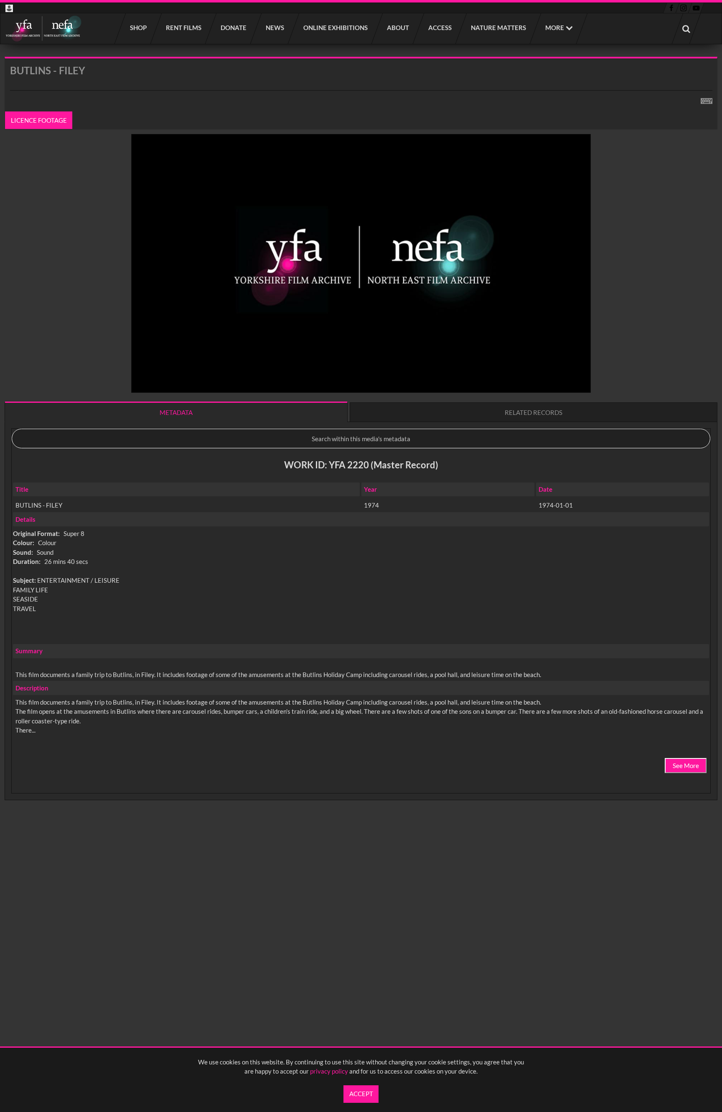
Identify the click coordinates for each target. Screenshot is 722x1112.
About (398, 27)
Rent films (184, 27)
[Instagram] (684, 8)
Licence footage (39, 120)
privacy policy (329, 1071)
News (275, 27)
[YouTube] (696, 8)
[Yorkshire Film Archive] (43, 28)
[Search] (686, 28)
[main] (361, 450)
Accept (361, 1093)
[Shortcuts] (706, 99)
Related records (533, 412)
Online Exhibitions (336, 27)
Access (440, 27)
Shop (138, 27)
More (554, 27)
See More (686, 765)
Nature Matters (498, 27)
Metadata (176, 412)
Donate (234, 27)
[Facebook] (671, 8)
